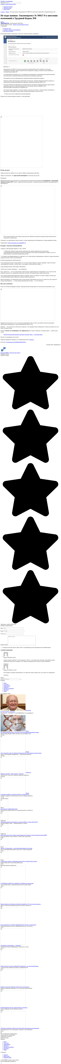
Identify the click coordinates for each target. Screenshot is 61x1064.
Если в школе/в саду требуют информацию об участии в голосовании (18, 924)
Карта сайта (7, 9)
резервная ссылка (24, 24)
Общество (6, 687)
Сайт (2, 633)
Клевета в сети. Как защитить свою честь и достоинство (15, 987)
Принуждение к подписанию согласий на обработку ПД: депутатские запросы (21, 904)
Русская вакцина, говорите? (8, 711)
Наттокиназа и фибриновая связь (9, 809)
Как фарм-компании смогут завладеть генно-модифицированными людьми (20, 732)
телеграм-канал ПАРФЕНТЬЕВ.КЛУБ (16, 342)
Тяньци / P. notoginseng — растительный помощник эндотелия (16, 848)
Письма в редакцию (9, 688)
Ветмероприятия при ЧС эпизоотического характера (14, 1007)
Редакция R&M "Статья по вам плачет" (11, 352)
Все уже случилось (8, 31)
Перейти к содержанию (7, 1)
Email (2, 631)
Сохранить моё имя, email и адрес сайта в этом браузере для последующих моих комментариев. (26, 647)
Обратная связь (7, 8)
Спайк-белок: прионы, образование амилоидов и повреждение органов (19, 861)
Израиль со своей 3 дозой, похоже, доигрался (12, 773)
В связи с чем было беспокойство (12, 29)
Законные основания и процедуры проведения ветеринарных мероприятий (20, 1028)
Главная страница (8, 6)
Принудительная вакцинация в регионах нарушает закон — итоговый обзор (23, 334)
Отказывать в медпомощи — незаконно (11, 945)
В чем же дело (7, 28)
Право (5, 691)
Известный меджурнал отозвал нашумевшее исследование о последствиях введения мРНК (24, 835)
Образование (7, 685)
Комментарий (4, 644)
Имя (2, 628)
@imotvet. (31, 339)
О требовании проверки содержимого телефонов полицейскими (17, 883)
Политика (6, 689)
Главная (6, 1054)
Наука (5, 683)
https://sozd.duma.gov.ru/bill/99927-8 (17, 243)
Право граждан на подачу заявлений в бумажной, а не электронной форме (19, 966)
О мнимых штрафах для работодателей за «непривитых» (15, 794)
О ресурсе (6, 684)
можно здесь (16, 24)
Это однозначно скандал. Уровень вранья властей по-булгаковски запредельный (21, 753)
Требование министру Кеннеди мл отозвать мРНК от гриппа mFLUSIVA (19, 822)
